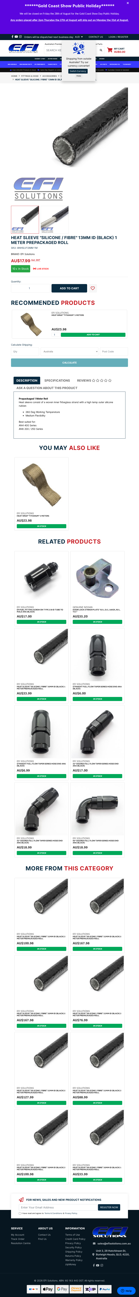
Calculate (69, 362)
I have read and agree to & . (50, 1213)
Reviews (84, 380)
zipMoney (70, 1264)
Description (26, 380)
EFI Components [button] (40, 64)
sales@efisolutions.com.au (114, 1243)
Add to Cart (69, 288)
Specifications (57, 380)
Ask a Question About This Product (46, 388)
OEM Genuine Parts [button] (25, 64)
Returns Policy (73, 1255)
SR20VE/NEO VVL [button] (115, 64)
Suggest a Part (40, 59)
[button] (92, 288)
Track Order (17, 1238)
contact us (96, 37)
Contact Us (44, 1234)
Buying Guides (52, 59)
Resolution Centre (21, 1243)
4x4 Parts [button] (103, 64)
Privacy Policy (71, 1213)
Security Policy (73, 1247)
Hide (78, 76)
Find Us (42, 1238)
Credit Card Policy (75, 1238)
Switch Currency (78, 71)
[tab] (27, 380)
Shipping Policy (73, 1251)
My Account (17, 1234)
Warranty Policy (74, 1260)
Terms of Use (72, 1234)
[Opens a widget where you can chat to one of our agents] (126, 1291)
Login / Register (118, 37)
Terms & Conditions (53, 1213)
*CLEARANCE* (127, 64)
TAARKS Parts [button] (52, 64)
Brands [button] (101, 59)
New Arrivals (12, 64)
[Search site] (101, 50)
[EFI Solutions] (23, 47)
